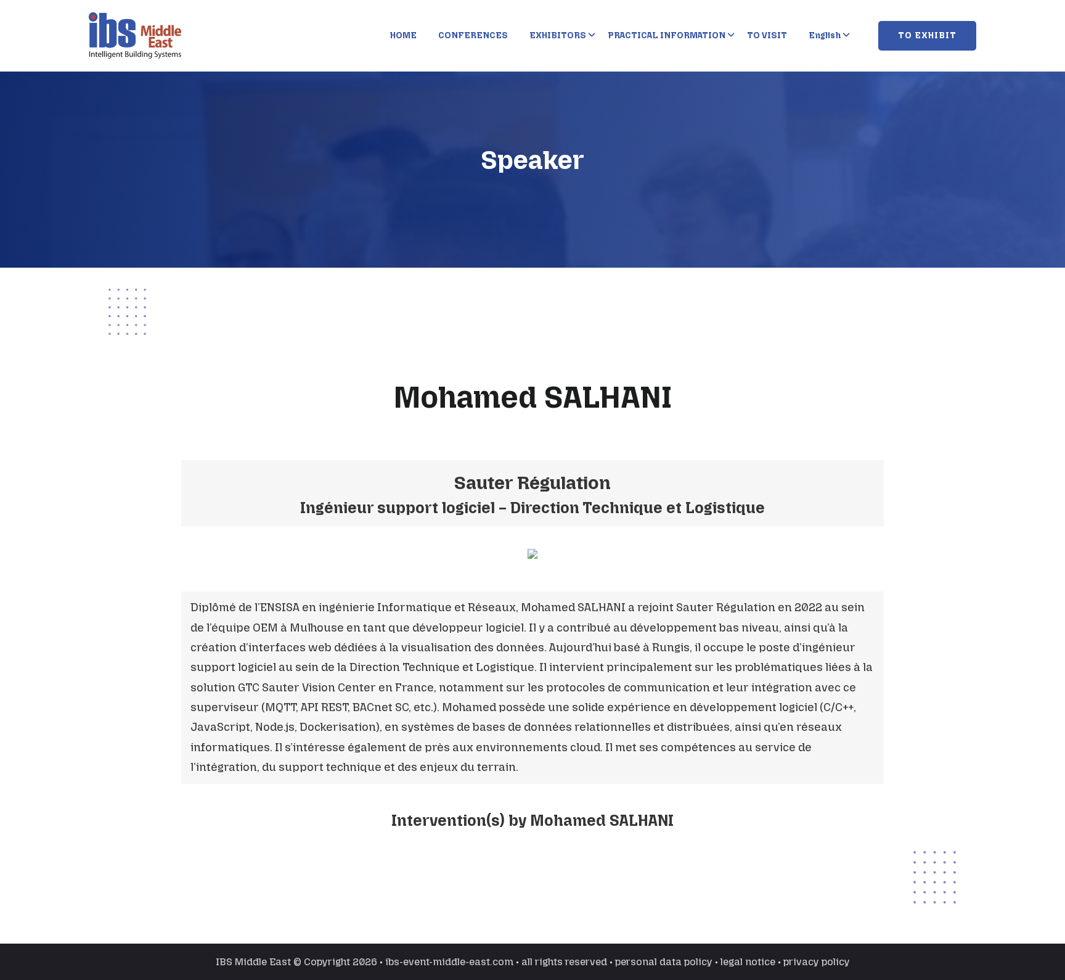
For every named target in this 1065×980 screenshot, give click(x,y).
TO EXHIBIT (927, 35)
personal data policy (663, 962)
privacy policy (816, 962)
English (825, 35)
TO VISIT (767, 35)
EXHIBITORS (557, 35)
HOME (403, 35)
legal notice (747, 962)
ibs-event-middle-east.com (449, 962)
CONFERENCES (473, 35)
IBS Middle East (253, 962)
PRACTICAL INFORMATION (666, 35)
